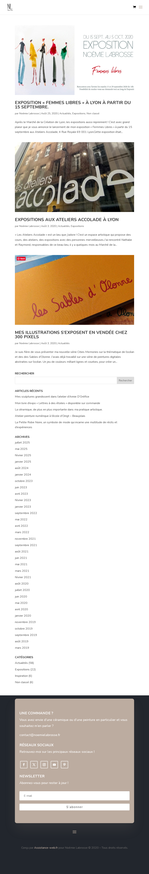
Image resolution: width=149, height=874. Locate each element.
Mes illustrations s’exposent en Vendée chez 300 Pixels (71, 335)
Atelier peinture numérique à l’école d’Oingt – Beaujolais (50, 416)
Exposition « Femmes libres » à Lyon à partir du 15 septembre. (73, 105)
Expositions (78, 113)
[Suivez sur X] (34, 764)
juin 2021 (21, 558)
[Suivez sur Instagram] (44, 764)
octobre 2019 (24, 629)
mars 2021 (22, 571)
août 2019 (22, 641)
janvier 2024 (23, 475)
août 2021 (22, 552)
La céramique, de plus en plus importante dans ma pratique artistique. (58, 410)
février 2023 (23, 500)
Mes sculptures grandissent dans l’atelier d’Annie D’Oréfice (52, 397)
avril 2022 (21, 526)
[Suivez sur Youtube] (54, 764)
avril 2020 (21, 609)
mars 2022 (22, 532)
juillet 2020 (22, 590)
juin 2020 (21, 597)
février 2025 (23, 455)
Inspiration (21, 676)
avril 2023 (21, 494)
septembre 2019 (26, 635)
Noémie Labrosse (29, 113)
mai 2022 (21, 519)
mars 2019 (22, 648)
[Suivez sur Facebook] (23, 764)
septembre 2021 (26, 545)
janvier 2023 (23, 507)
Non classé (93, 113)
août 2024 (22, 468)
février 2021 (23, 577)
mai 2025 (21, 449)
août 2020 (22, 584)
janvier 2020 (23, 616)
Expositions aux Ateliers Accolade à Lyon (67, 220)
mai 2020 (21, 603)
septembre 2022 (26, 513)
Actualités (65, 113)
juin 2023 (21, 487)
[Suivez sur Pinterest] (64, 764)
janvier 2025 (23, 462)
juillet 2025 (22, 443)
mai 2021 (21, 564)
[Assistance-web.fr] (33, 848)
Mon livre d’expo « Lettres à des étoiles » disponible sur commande (57, 403)
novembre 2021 (25, 539)
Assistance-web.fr (46, 848)
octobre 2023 (24, 481)
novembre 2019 (25, 622)
